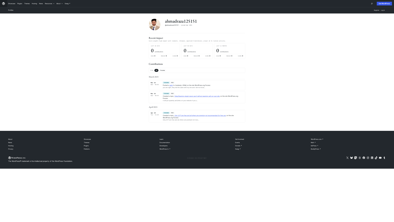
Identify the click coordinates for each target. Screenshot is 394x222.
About (10, 139)
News (10, 142)
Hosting (10, 146)
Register (376, 10)
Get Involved (239, 139)
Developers (164, 146)
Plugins (86, 146)
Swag (238, 149)
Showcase (87, 139)
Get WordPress (384, 3)
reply (171, 85)
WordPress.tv (165, 149)
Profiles (10, 10)
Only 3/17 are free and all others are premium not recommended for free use (200, 115)
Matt (313, 142)
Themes (86, 142)
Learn (161, 139)
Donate (238, 146)
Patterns (87, 149)
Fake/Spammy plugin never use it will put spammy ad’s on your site (196, 96)
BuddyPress (316, 149)
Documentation (165, 142)
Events (237, 142)
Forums (162, 70)
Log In (383, 10)
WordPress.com (317, 139)
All (156, 70)
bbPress (314, 146)
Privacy (10, 149)
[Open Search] (372, 3)
